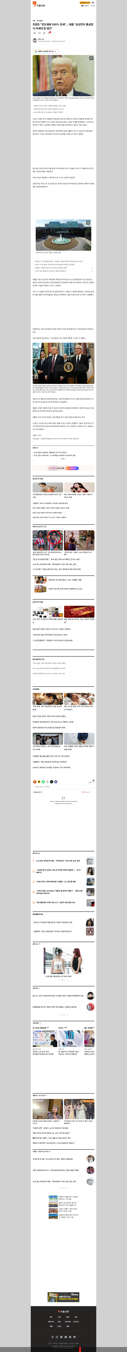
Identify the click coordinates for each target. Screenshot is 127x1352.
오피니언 (35, 988)
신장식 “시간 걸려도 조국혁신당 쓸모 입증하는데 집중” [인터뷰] (54, 264)
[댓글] (49, 33)
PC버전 (77, 1343)
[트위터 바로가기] (57, 1337)
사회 (59, 1317)
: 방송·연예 (39, 1095)
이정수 (39, 39)
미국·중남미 (40, 21)
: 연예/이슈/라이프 (41, 1151)
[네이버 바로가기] (70, 1337)
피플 (51, 1326)
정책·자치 (51, 1322)
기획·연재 (35, 1023)
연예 (67, 1326)
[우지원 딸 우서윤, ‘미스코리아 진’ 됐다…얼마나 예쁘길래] (90, 1159)
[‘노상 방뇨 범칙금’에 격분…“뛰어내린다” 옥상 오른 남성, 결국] (90, 1181)
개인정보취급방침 (63, 1343)
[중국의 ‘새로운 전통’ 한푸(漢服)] (90, 1007)
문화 (59, 1322)
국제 (34, 21)
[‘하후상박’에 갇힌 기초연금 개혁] (90, 996)
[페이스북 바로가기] (52, 1337)
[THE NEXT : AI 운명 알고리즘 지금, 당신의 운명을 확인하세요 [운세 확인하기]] (63, 468)
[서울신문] (39, 4)
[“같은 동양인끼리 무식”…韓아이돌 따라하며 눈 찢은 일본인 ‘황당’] (90, 1170)
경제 (67, 1317)
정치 (51, 1317)
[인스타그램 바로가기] (65, 1337)
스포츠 (59, 1326)
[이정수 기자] (35, 40)
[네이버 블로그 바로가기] (74, 1337)
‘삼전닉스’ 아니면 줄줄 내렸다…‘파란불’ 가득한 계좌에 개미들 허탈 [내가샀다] (59, 261)
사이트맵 (71, 1343)
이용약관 (55, 1343)
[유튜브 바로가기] (61, 1337)
